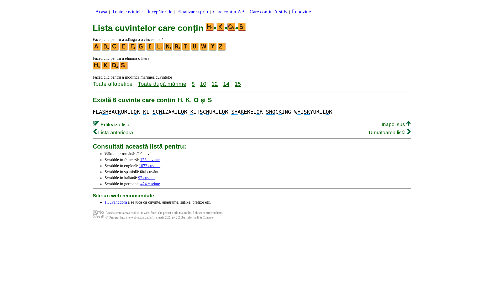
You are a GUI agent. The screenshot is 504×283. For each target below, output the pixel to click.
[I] (150, 49)
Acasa (101, 11)
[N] (168, 49)
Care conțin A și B (268, 11)
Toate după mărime (162, 84)
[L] (159, 49)
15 (238, 84)
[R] (177, 49)
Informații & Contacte (199, 217)
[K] (106, 68)
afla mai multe (182, 213)
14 (226, 84)
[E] (123, 49)
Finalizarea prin (192, 11)
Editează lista (115, 124)
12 (215, 84)
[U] (195, 49)
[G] (141, 49)
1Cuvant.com (115, 202)
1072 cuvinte (149, 166)
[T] (186, 49)
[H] (97, 68)
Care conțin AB (229, 11)
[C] (115, 49)
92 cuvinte (146, 178)
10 (203, 84)
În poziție (301, 11)
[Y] (213, 49)
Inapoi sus (394, 124)
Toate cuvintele (127, 11)
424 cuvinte (150, 184)
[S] (123, 68)
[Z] (222, 49)
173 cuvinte (150, 159)
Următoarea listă (388, 132)
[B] (106, 49)
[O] (115, 68)
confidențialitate (212, 213)
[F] (132, 49)
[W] (204, 49)
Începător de (160, 11)
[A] (97, 49)
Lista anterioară (115, 132)
